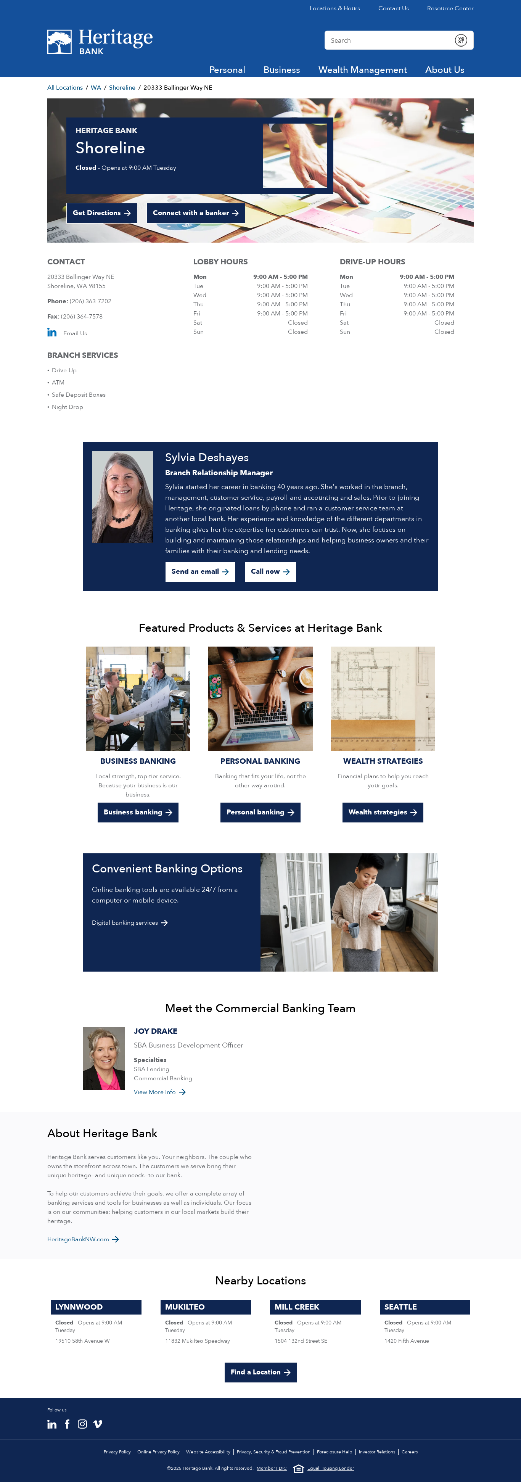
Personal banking (256, 812)
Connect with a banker (191, 213)
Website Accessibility (208, 1452)
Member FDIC (272, 1468)
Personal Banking (260, 761)
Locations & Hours (335, 8)
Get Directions (104, 215)
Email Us (75, 333)
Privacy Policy (117, 1452)
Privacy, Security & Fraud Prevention (273, 1452)
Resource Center (450, 8)
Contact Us (393, 8)
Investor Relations (377, 1452)
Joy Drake (155, 1031)
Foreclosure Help (334, 1452)
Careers (410, 1452)
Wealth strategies (378, 812)
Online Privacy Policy (158, 1452)
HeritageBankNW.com (78, 1239)
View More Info (155, 1092)
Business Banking (138, 761)
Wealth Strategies (383, 761)
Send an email (195, 571)
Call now (265, 571)
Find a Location (256, 1372)
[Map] (370, 1185)
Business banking (133, 812)
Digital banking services (125, 923)
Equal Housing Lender (330, 1468)
